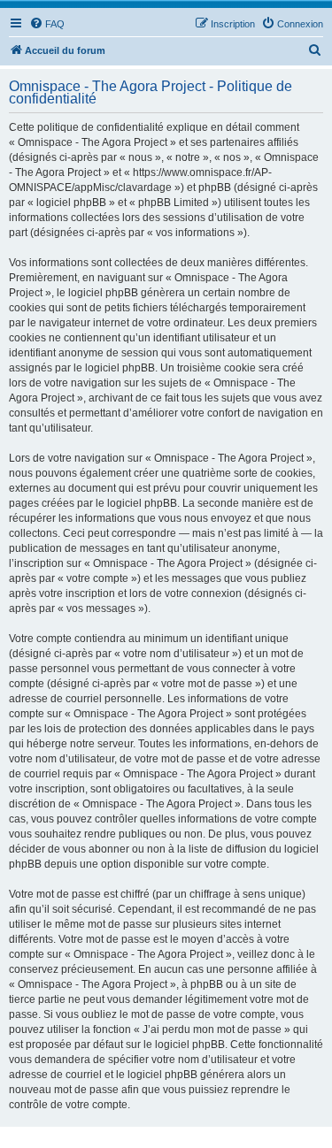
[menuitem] (47, 23)
